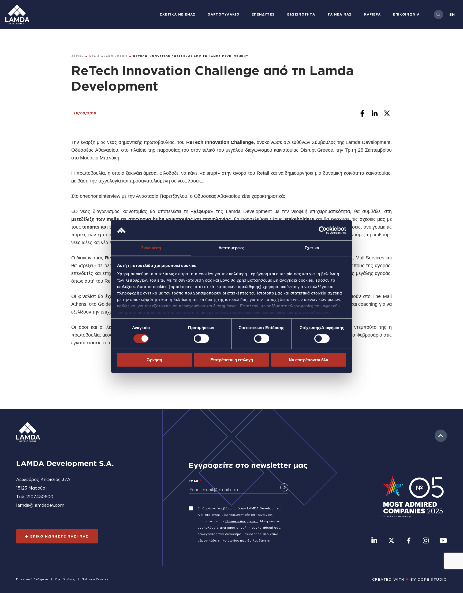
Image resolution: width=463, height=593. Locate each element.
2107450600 (39, 496)
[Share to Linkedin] (374, 113)
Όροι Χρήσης (65, 579)
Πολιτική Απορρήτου (241, 521)
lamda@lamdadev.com (40, 505)
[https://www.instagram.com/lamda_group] (426, 541)
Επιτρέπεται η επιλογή (231, 359)
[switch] (201, 338)
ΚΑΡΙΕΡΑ (372, 14)
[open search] (438, 14)
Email (194, 481)
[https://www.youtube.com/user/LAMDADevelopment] (443, 541)
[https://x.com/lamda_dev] (391, 541)
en (452, 14)
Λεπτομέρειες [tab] (231, 248)
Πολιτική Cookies (95, 579)
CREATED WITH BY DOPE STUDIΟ (409, 579)
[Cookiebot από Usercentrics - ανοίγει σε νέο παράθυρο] (322, 230)
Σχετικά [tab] (312, 248)
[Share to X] (387, 113)
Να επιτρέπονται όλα (308, 359)
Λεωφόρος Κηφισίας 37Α (43, 479)
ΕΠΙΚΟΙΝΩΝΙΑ (406, 14)
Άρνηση (154, 359)
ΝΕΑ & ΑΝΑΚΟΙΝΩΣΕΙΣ (108, 56)
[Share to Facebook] (362, 113)
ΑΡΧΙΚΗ (77, 56)
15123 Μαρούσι (31, 488)
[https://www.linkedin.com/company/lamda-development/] (374, 541)
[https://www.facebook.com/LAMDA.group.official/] (408, 541)
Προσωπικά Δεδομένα (32, 579)
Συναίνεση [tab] (151, 248)
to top (441, 436)
